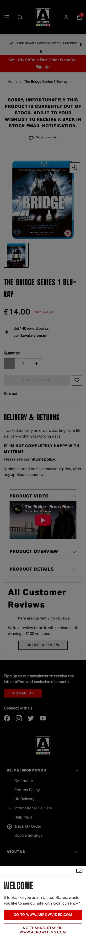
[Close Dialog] (79, 871)
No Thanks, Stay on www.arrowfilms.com (43, 930)
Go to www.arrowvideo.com (43, 915)
